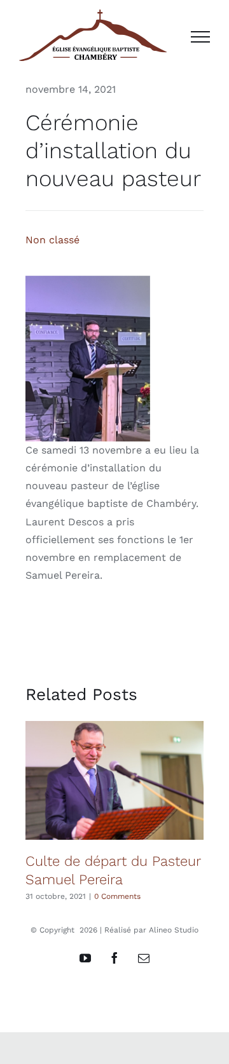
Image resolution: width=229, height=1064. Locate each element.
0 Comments (117, 896)
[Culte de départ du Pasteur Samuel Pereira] (114, 780)
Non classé (52, 240)
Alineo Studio (173, 930)
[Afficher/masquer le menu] (200, 37)
